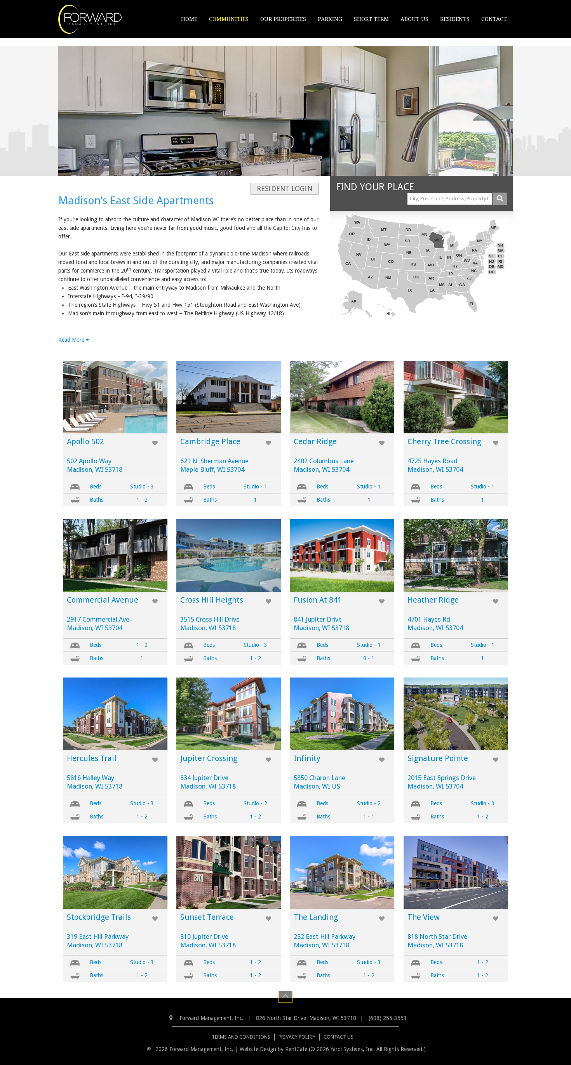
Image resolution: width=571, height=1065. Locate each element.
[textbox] (450, 199)
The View (423, 917)
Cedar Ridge (315, 441)
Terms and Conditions (241, 1037)
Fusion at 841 (318, 600)
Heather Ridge (433, 600)
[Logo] (90, 19)
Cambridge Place (210, 441)
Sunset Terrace (207, 917)
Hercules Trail (92, 758)
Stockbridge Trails (99, 917)
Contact (494, 19)
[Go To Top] (285, 997)
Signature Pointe (437, 758)
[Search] (500, 199)
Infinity (307, 758)
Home (189, 19)
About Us (414, 19)
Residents (455, 19)
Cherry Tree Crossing (444, 441)
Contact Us (338, 1037)
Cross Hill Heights (211, 600)
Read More (72, 340)
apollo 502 (85, 441)
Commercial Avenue (102, 600)
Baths (96, 500)
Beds (95, 486)
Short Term (371, 19)
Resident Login (284, 188)
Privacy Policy (297, 1037)
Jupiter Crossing (208, 758)
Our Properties (283, 19)
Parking (330, 19)
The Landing (316, 917)
